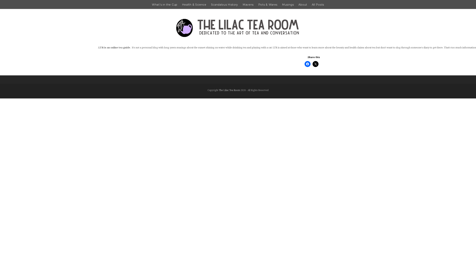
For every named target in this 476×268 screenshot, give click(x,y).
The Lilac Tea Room (229, 90)
